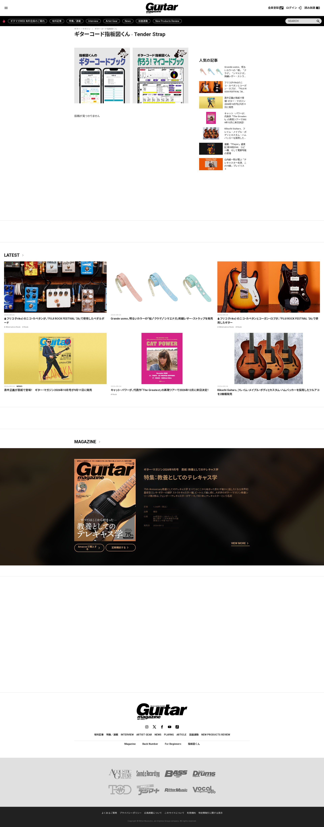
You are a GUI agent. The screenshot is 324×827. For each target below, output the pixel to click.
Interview (93, 21)
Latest (14, 255)
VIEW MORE (240, 543)
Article (181, 734)
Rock (26, 327)
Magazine (88, 442)
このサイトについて (174, 813)
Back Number (150, 744)
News (128, 21)
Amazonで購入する (89, 547)
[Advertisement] (162, 610)
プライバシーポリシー (131, 813)
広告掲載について (153, 813)
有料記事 (57, 21)
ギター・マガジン (82, 29)
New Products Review (167, 21)
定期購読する (121, 547)
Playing (169, 734)
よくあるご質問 (109, 813)
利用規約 (191, 813)
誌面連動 (143, 21)
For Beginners (173, 744)
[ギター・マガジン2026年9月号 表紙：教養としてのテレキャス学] (105, 539)
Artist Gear (111, 21)
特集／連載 (75, 21)
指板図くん (194, 744)
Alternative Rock (13, 327)
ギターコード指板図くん (106, 29)
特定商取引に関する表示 (210, 813)
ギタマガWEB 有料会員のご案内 (27, 21)
